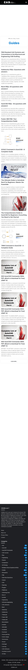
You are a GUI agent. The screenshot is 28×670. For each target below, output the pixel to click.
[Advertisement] (14, 20)
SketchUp (4, 609)
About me (3, 532)
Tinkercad (4, 614)
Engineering (5, 557)
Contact (3, 537)
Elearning (4, 585)
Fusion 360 (5, 617)
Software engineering (7, 602)
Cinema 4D (4, 619)
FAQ (3, 575)
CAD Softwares (5, 649)
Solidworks (5, 612)
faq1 (3, 545)
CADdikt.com (14, 667)
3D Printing (4, 565)
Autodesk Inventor (6, 651)
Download (4, 632)
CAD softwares (5, 604)
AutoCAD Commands (7, 550)
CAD (3, 582)
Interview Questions (7, 577)
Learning (4, 646)
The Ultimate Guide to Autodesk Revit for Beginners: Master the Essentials (12, 182)
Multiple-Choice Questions (10, 567)
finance (4, 560)
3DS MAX (4, 627)
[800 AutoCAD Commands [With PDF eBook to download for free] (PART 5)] (14, 332)
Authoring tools (6, 592)
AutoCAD (4, 547)
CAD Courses (5, 552)
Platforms (4, 590)
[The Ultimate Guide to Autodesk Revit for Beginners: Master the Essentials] (14, 170)
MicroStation (5, 622)
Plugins (4, 587)
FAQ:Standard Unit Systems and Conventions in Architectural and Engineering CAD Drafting (13, 54)
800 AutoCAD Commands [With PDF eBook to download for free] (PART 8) (13, 311)
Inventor (4, 624)
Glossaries (5, 572)
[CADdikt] (10, 2)
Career (4, 580)
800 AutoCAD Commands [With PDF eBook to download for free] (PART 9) (13, 278)
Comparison (5, 562)
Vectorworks (5, 639)
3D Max (4, 653)
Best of (3, 595)
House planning (5, 634)
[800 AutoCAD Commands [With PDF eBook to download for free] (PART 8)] (14, 299)
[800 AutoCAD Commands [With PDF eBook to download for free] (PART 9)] (14, 267)
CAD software (19, 523)
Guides (3, 570)
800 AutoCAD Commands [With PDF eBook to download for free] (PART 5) (13, 344)
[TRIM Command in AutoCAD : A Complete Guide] (14, 236)
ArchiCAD (4, 629)
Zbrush (3, 641)
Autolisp (4, 597)
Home (11, 38)
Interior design (5, 636)
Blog (14, 38)
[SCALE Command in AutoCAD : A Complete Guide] (14, 140)
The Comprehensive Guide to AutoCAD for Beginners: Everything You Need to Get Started (14, 215)
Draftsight (4, 644)
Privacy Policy (4, 535)
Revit (3, 607)
